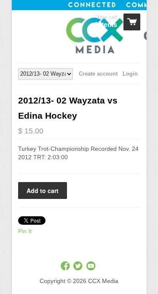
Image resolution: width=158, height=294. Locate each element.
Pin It (25, 231)
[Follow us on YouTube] (91, 266)
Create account (98, 74)
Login (130, 74)
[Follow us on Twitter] (78, 266)
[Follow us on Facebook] (66, 266)
